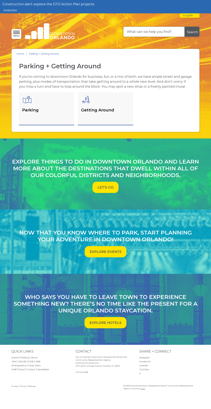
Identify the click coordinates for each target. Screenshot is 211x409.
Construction (10, 10)
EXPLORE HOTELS (105, 323)
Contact (31, 369)
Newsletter (43, 369)
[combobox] (189, 15)
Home (20, 53)
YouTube (144, 369)
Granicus (143, 389)
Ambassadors (19, 365)
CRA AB (22, 361)
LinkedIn (143, 365)
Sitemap (31, 386)
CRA (14, 361)
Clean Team (34, 365)
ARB (38, 361)
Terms (23, 386)
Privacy (15, 386)
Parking (25, 357)
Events (15, 357)
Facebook (144, 361)
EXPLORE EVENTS (105, 252)
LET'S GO (105, 187)
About (34, 357)
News (22, 369)
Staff (14, 369)
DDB (31, 361)
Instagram (144, 357)
